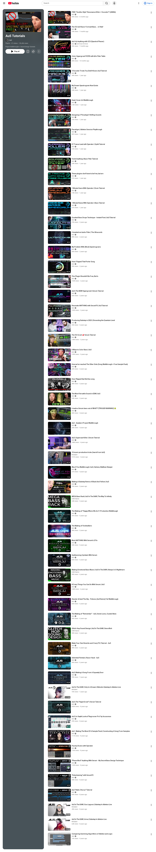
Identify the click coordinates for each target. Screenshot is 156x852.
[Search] (106, 3)
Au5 (10, 40)
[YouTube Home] (13, 3)
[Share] (33, 51)
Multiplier (74, 455)
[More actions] (39, 51)
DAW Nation (75, 499)
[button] (23, 22)
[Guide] (4, 3)
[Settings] (138, 3)
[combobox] (73, 3)
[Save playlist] (28, 51)
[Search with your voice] (114, 3)
